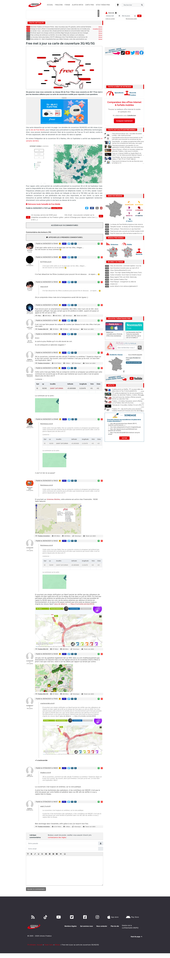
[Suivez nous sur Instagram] (98, 917)
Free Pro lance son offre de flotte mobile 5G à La (126, 233)
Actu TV (111, 385)
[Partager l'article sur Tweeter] (86, 208)
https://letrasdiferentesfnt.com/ (120, 270)
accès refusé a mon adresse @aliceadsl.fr (124, 286)
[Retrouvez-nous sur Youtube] (58, 917)
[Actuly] (111, 345)
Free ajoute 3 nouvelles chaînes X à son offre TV (128, 405)
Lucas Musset (57, 208)
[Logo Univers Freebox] (34, 4)
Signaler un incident (133, 362)
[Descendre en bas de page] (72, 244)
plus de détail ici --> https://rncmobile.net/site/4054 (74, 604)
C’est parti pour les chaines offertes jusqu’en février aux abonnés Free (126, 398)
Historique (69, 315)
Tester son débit (82, 315)
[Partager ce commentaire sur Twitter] (69, 244)
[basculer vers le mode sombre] (118, 5)
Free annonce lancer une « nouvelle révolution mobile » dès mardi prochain (128, 134)
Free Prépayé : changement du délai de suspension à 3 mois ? (123, 282)
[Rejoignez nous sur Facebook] (85, 917)
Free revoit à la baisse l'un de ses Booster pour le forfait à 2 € (128, 162)
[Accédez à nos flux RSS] (33, 917)
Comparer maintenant (124, 121)
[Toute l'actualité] (98, 23)
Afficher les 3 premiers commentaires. (66, 237)
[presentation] (28, 854)
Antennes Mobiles (53, 499)
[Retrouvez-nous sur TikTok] (45, 917)
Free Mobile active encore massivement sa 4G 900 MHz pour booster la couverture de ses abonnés (128, 139)
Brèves (100, 26)
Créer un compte (110, 18)
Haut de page (136, 937)
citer (64, 243)
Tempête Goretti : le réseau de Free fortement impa (127, 226)
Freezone (111, 13)
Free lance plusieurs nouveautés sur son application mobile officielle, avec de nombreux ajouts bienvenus (128, 147)
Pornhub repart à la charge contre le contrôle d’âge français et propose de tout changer (59, 33)
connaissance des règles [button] (57, 837)
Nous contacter (101, 926)
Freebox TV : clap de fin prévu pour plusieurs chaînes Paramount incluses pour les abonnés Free (127, 410)
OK (139, 16)
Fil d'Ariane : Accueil (34, 945)
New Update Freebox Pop (118, 279)
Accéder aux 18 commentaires (64, 225)
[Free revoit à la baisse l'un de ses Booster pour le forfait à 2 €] (108, 162)
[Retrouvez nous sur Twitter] (72, 917)
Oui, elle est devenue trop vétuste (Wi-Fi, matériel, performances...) (122, 424)
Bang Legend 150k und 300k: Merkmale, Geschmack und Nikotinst (123, 278)
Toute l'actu (48, 945)
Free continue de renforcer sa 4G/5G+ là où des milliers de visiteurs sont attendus (57, 35)
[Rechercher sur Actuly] (140, 347)
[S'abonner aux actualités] (101, 208)
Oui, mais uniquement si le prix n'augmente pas (125, 427)
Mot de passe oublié (131, 18)
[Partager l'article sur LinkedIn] (97, 208)
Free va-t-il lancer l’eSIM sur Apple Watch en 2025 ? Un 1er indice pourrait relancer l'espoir (128, 154)
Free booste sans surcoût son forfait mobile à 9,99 (127, 231)
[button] (28, 854)
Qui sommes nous (86, 926)
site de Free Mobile (37, 130)
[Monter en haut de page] (75, 244)
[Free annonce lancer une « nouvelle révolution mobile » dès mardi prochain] (108, 134)
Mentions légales (71, 926)
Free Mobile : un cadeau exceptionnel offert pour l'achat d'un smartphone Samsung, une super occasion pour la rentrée (128, 143)
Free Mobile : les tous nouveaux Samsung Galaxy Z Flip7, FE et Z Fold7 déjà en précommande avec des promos (128, 159)
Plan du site (115, 926)
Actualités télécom (97, 29)
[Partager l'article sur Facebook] (92, 208)
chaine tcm (113, 284)
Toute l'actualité (36, 23)
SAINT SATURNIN (56, 388)
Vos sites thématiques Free (119, 318)
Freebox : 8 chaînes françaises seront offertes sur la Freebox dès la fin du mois (127, 402)
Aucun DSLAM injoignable (135, 354)
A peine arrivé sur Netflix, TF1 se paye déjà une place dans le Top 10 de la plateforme (127, 390)
